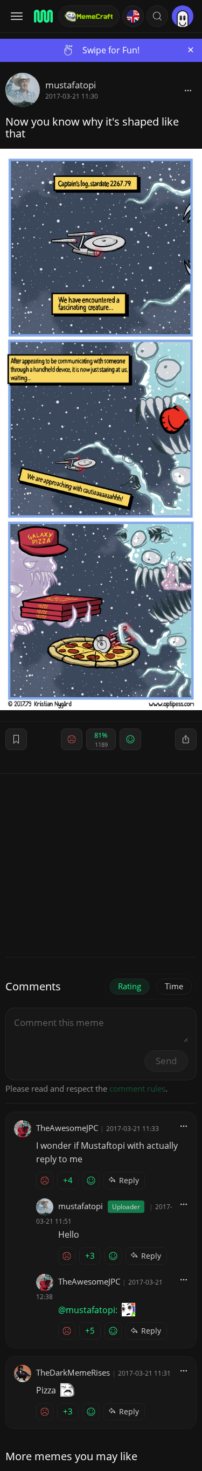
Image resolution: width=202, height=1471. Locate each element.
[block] (188, 90)
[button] (157, 16)
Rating (129, 986)
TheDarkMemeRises (73, 1372)
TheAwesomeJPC (67, 1127)
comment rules (137, 1088)
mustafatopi (70, 85)
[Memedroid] (42, 16)
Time (174, 986)
